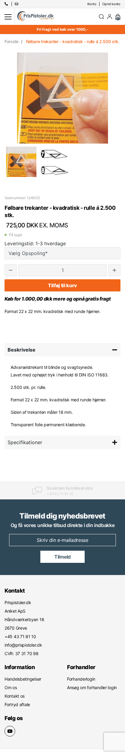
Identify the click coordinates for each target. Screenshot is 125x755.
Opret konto (111, 4)
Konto (91, 4)
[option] (21, 162)
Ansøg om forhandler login (92, 687)
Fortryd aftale (17, 704)
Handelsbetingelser (23, 679)
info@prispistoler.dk (23, 645)
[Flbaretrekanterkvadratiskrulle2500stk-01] (21, 162)
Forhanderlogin (81, 679)
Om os (11, 687)
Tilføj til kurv (62, 285)
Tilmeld (62, 557)
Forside (12, 41)
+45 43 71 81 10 (60, 493)
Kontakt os (15, 696)
